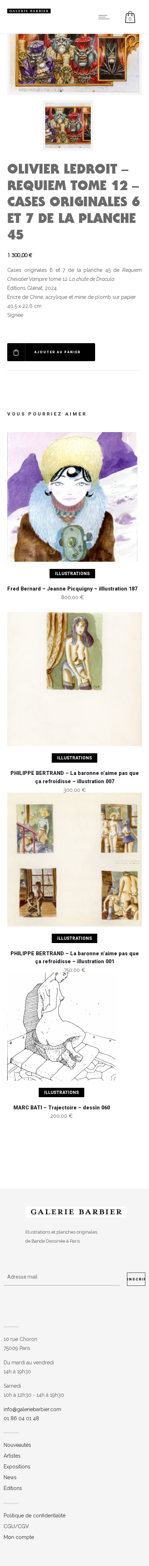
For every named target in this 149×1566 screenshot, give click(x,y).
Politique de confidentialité (34, 1515)
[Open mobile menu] (105, 17)
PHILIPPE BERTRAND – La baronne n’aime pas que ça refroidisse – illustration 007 (74, 777)
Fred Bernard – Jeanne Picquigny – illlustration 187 (72, 589)
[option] (74, 125)
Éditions (13, 1488)
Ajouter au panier (57, 352)
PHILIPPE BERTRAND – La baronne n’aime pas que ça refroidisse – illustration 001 (74, 958)
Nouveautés (17, 1445)
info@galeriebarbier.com (32, 1409)
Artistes (12, 1456)
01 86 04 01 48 (21, 1418)
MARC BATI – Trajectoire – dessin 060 (61, 1108)
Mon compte (19, 1537)
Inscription (136, 1279)
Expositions (17, 1466)
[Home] (29, 11)
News (10, 1477)
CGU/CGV (16, 1526)
